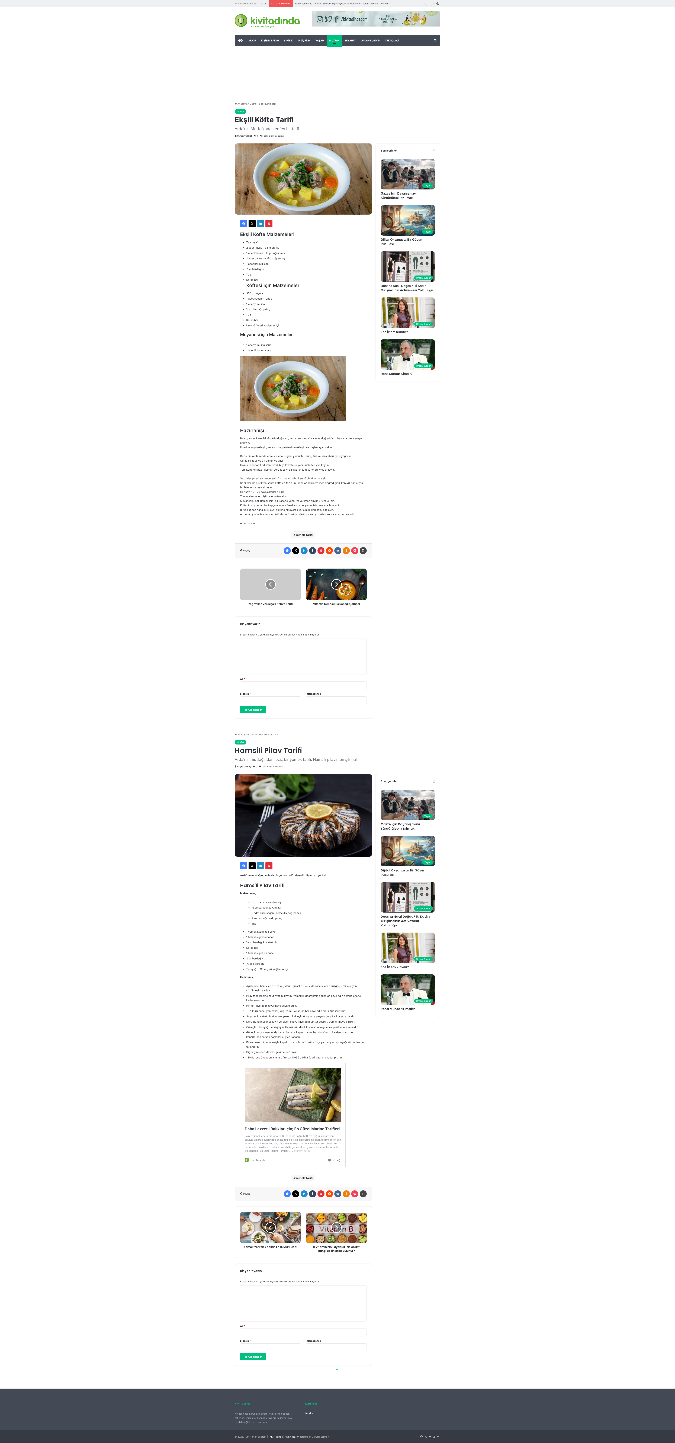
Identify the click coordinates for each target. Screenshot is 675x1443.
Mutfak (334, 40)
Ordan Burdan (370, 40)
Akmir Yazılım (292, 1436)
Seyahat (350, 40)
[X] (252, 223)
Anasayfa (242, 103)
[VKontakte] (337, 550)
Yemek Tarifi (304, 535)
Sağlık (288, 40)
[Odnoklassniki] (346, 550)
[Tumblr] (312, 550)
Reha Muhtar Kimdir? (397, 374)
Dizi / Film (304, 40)
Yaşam (319, 40)
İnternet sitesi (314, 693)
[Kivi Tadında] (267, 21)
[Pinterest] (268, 223)
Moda (252, 40)
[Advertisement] (337, 72)
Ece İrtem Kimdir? (394, 332)
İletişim (309, 1413)
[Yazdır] (363, 550)
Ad (242, 678)
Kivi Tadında (276, 1436)
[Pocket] (354, 550)
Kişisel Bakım (270, 40)
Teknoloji (392, 40)
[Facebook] (243, 223)
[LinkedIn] (260, 223)
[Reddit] (329, 550)
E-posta (245, 693)
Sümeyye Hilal (244, 136)
